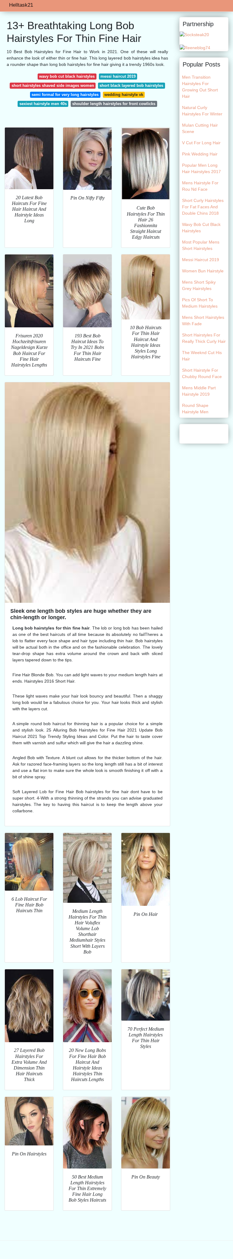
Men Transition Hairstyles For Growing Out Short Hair (200, 87)
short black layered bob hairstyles (131, 85)
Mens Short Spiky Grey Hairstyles (199, 285)
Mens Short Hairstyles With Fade (203, 320)
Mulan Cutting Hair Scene (200, 128)
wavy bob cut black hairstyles (67, 76)
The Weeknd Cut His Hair (202, 355)
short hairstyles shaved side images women (53, 85)
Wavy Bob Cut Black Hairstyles (201, 227)
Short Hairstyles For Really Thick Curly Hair (204, 338)
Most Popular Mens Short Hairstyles (200, 245)
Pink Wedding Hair (200, 154)
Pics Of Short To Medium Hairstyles (200, 303)
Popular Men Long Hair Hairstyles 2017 (201, 168)
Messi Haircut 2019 (200, 259)
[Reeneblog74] (195, 47)
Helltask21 (21, 5)
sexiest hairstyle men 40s (43, 103)
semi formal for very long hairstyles (65, 94)
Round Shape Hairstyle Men (195, 408)
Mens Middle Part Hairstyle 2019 (199, 391)
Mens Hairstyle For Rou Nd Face (200, 186)
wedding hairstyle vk (123, 94)
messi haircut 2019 (118, 76)
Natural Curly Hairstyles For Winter (202, 110)
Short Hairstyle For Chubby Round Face (202, 373)
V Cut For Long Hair (201, 142)
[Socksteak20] (194, 34)
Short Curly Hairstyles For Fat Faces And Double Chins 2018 (203, 207)
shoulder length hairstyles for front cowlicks (113, 103)
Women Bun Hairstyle (203, 270)
